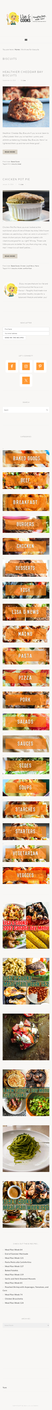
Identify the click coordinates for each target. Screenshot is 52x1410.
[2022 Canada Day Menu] (26, 948)
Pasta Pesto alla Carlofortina (18, 1262)
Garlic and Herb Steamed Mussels (20, 1279)
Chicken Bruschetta (14, 1299)
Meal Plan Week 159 (14, 1274)
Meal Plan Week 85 (14, 1283)
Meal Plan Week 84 (14, 1250)
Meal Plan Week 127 (14, 1266)
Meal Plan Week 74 (14, 1294)
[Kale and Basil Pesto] (26, 1171)
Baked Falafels (11, 1270)
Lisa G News (30, 266)
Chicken (23, 266)
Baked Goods (15, 161)
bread (19, 164)
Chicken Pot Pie (16, 179)
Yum (5, 1387)
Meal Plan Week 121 (14, 1258)
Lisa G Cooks (26, 18)
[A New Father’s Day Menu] (26, 1115)
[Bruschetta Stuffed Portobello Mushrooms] (26, 1059)
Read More (10, 152)
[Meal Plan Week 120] (26, 1227)
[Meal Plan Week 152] (26, 1004)
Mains (37, 266)
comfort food (27, 268)
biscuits (14, 164)
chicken (19, 268)
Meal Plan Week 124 (14, 1303)
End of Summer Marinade (16, 1254)
